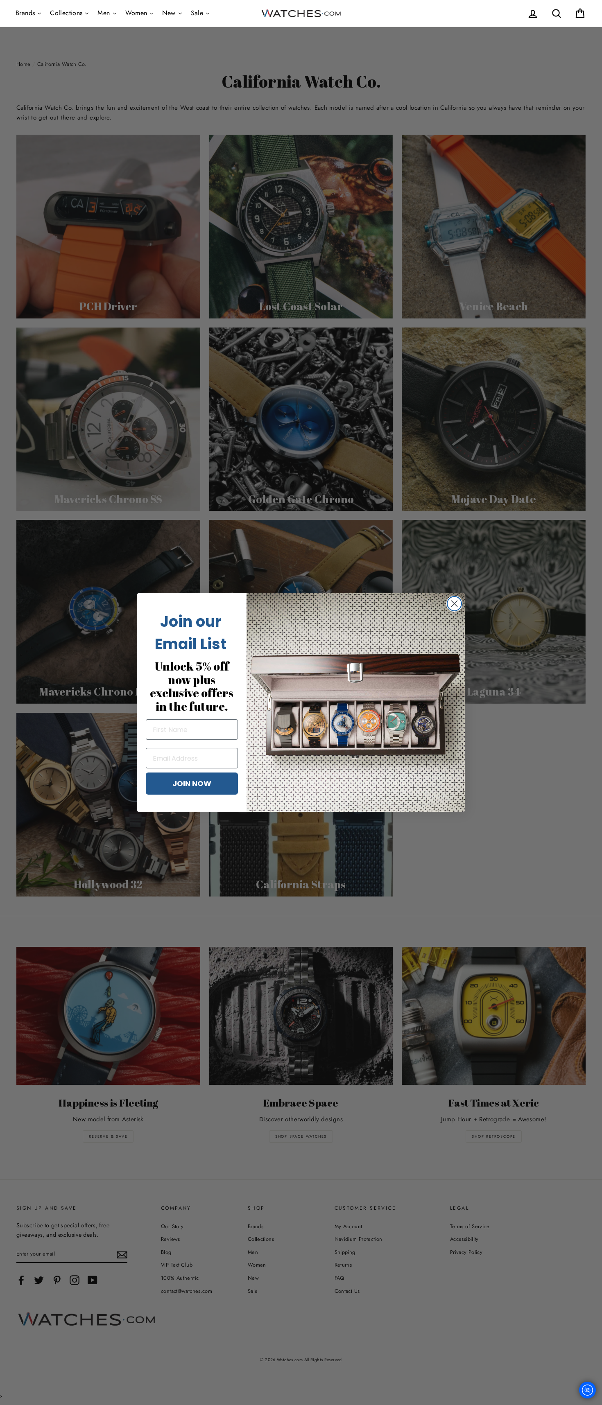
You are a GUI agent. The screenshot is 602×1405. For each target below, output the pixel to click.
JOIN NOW (191, 783)
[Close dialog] (454, 603)
